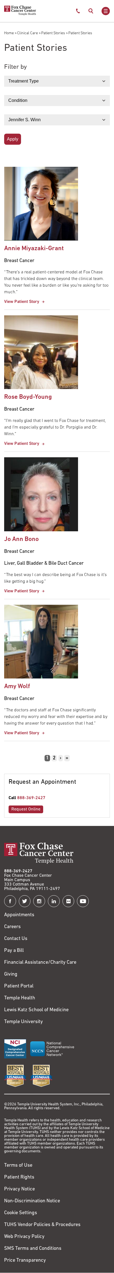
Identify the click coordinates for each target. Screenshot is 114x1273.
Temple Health (19, 998)
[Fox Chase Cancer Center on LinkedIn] (54, 901)
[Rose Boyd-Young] (41, 352)
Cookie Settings (20, 1213)
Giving (10, 974)
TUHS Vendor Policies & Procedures (42, 1224)
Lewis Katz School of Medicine (36, 1010)
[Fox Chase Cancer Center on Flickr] (68, 901)
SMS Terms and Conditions (32, 1248)
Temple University (23, 1022)
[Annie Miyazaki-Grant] (41, 204)
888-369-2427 (31, 798)
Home (9, 33)
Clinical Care (27, 33)
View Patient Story (22, 302)
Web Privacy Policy (24, 1236)
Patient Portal (18, 986)
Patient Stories (53, 33)
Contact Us (15, 938)
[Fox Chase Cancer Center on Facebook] (10, 901)
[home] (20, 14)
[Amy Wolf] (41, 641)
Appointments (19, 915)
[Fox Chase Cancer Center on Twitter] (25, 901)
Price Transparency (25, 1260)
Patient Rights (19, 1177)
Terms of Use (18, 1165)
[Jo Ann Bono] (41, 494)
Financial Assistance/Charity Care (40, 962)
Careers (12, 927)
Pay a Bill (14, 950)
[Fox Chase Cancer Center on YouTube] (83, 901)
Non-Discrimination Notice (32, 1201)
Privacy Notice (19, 1189)
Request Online (25, 809)
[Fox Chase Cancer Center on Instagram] (39, 901)
